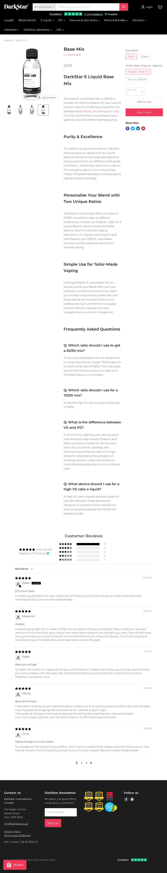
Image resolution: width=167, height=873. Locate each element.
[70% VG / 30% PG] (138, 83)
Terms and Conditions (17, 835)
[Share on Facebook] (127, 128)
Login (149, 6)
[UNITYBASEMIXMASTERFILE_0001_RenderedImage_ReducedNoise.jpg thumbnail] (20, 110)
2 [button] (82, 762)
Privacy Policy (12, 831)
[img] (23, 578)
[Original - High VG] (139, 75)
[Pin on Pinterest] (143, 128)
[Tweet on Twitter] (133, 128)
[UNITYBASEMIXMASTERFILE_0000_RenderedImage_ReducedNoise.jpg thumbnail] (9, 110)
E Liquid (46, 20)
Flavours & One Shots (83, 20)
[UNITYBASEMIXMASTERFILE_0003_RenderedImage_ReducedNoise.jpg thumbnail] (43, 110)
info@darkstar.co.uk (16, 823)
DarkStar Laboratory (37, 29)
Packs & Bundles (115, 20)
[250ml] (132, 60)
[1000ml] (145, 60)
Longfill (9, 20)
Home (8, 40)
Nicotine (138, 20)
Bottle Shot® (27, 20)
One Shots (99, 111)
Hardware (10, 29)
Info (59, 29)
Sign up (53, 823)
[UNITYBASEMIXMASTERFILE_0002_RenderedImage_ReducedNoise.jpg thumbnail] (32, 110)
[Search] (123, 7)
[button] (65, 544)
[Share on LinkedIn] (138, 128)
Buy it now (144, 112)
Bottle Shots (83, 111)
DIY (60, 20)
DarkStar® (74, 54)
